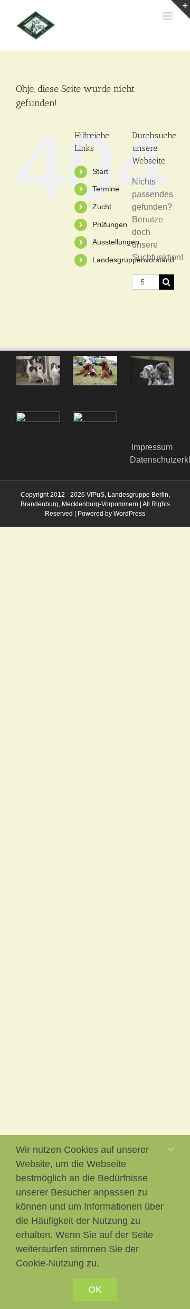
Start (100, 171)
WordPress (129, 513)
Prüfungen (109, 224)
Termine (105, 189)
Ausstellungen (115, 242)
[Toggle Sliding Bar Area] (180, 9)
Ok (95, 1289)
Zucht (101, 206)
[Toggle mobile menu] (168, 16)
